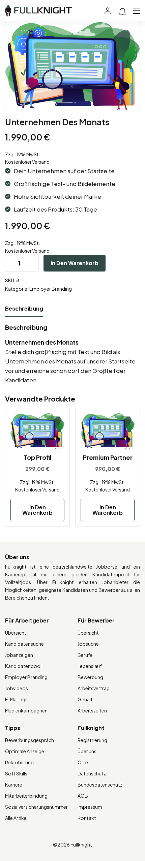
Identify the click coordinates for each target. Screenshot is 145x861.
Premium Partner (108, 457)
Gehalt (85, 699)
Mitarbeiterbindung (26, 796)
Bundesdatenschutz (100, 785)
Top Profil (38, 457)
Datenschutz (92, 773)
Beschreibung (24, 308)
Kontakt (87, 818)
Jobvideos (16, 688)
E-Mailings (16, 699)
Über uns (87, 751)
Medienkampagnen (26, 710)
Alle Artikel (16, 818)
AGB (83, 796)
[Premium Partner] (108, 431)
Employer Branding (50, 289)
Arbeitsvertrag (94, 688)
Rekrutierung (19, 762)
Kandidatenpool (23, 666)
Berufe (85, 655)
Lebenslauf (90, 666)
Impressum (90, 807)
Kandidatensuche (24, 644)
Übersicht (15, 633)
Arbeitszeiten (92, 710)
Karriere (13, 785)
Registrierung (92, 740)
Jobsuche (88, 644)
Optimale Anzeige (24, 751)
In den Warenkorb (74, 262)
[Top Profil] (37, 431)
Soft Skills (16, 773)
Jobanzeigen (19, 655)
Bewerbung (90, 677)
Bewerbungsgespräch (29, 740)
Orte (83, 762)
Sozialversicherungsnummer (36, 807)
